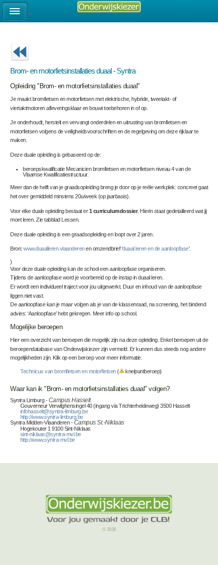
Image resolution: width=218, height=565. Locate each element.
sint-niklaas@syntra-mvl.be (50, 434)
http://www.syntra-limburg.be (51, 417)
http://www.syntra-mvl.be (47, 440)
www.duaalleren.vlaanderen (54, 248)
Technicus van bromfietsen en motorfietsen (68, 371)
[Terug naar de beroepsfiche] (19, 64)
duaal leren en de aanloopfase (155, 248)
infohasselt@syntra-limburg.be (54, 411)
